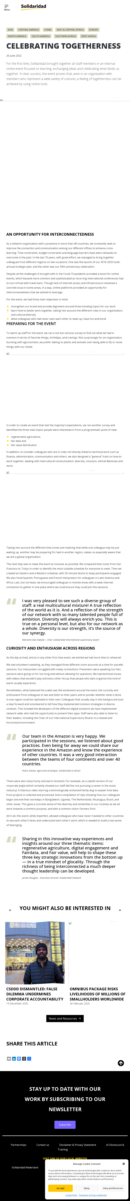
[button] (123, 1163)
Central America (28, 29)
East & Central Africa (70, 29)
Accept (61, 1188)
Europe (93, 29)
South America (41, 36)
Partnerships (18, 1145)
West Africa (88, 36)
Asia (10, 29)
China (47, 29)
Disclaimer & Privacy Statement (93, 1195)
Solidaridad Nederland (25, 1167)
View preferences (113, 1188)
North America (17, 36)
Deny (87, 1188)
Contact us (42, 1145)
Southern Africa (65, 36)
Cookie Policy (71, 1195)
